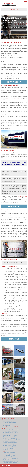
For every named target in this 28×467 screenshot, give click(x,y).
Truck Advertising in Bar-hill (9, 455)
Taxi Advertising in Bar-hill (9, 452)
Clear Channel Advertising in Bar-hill (11, 429)
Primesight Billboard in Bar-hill (10, 431)
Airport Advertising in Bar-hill (9, 445)
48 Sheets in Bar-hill (7, 424)
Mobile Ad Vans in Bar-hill (9, 456)
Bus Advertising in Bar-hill (9, 454)
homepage (5, 327)
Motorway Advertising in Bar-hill (10, 442)
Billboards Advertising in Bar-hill (9, 418)
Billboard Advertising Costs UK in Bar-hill (11, 426)
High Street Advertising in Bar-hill (10, 432)
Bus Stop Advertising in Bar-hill (10, 435)
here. (23, 311)
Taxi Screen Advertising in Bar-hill (10, 458)
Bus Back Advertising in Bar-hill (10, 459)
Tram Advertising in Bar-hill (9, 448)
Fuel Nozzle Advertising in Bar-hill (10, 462)
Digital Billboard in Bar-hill (9, 441)
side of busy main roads (13, 98)
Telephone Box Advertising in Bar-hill (11, 439)
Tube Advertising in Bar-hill (9, 436)
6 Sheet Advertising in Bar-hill (9, 422)
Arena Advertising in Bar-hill (9, 446)
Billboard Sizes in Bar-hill (8, 421)
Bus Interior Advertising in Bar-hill (10, 461)
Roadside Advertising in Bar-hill (10, 438)
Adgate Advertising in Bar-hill (9, 449)
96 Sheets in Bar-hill (7, 425)
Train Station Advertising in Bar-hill (11, 444)
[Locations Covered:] (1, 2)
